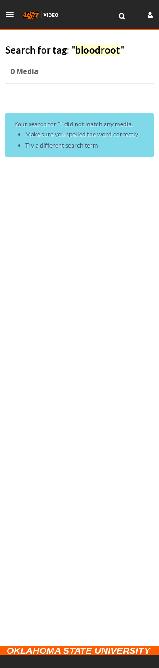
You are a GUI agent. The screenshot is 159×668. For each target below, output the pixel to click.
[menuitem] (122, 16)
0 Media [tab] (24, 71)
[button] (12, 14)
